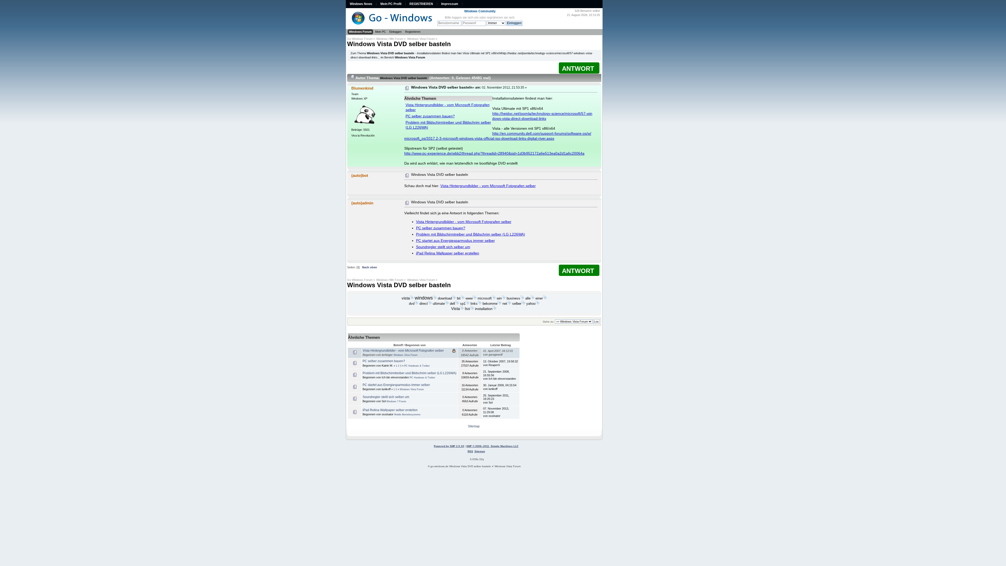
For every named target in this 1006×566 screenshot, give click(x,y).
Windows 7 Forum (396, 401)
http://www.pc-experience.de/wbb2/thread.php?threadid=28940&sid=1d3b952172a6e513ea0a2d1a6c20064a (494, 153)
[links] (480, 304)
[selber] (523, 304)
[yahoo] (537, 304)
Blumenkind (362, 88)
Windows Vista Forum (421, 38)
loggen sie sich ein (465, 17)
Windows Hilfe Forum (389, 38)
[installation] (495, 309)
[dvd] (416, 304)
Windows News (361, 4)
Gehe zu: (548, 321)
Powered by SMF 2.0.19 (449, 446)
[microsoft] (494, 298)
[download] (454, 298)
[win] (504, 298)
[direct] (430, 304)
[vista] (412, 298)
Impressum (449, 4)
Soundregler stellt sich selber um (443, 247)
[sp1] (468, 304)
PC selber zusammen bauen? (430, 116)
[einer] (545, 298)
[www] (475, 298)
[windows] (435, 298)
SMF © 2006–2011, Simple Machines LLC (492, 446)
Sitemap (474, 426)
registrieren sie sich (501, 17)
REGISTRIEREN (421, 4)
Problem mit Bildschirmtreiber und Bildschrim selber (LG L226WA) (470, 234)
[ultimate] (447, 304)
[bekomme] (499, 304)
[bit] (463, 298)
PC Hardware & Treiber (417, 365)
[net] (509, 304)
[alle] (533, 298)
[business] (522, 298)
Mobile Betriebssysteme (407, 414)
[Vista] (462, 309)
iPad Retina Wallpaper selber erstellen (447, 253)
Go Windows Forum (360, 38)
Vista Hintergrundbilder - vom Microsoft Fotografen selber (488, 186)
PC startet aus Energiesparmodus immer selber (455, 241)
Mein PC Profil (390, 4)
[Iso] (472, 309)
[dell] (457, 304)
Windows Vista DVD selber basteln (399, 43)
